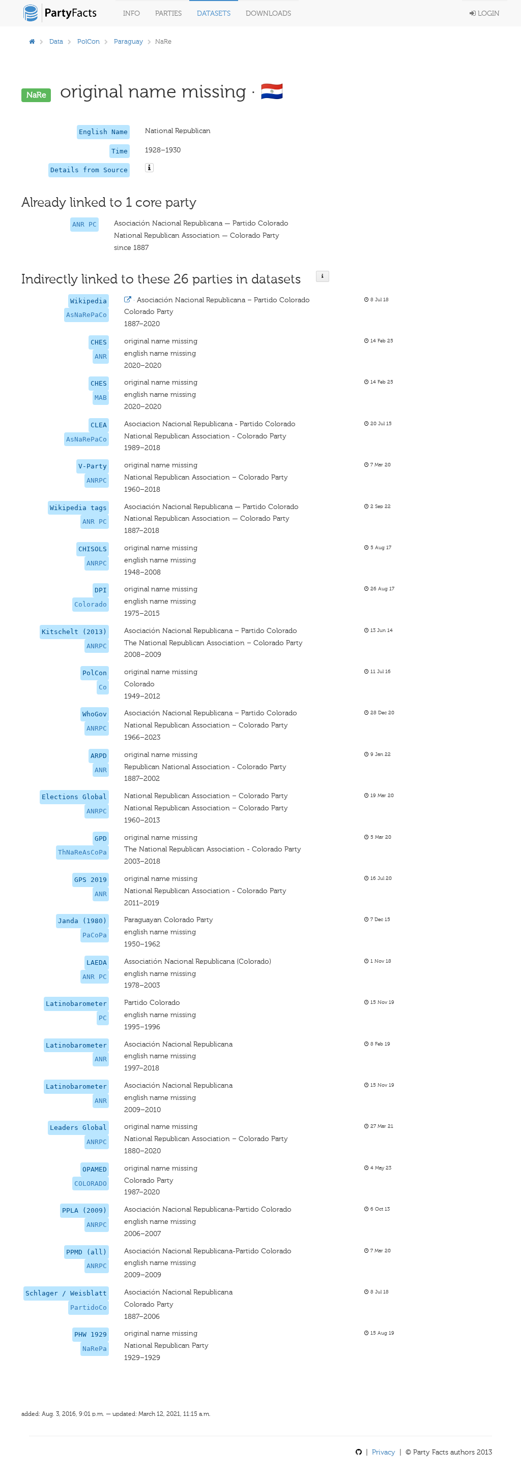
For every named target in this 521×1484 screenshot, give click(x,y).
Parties (168, 13)
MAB (101, 397)
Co (103, 687)
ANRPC (96, 480)
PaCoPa (94, 935)
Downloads (268, 13)
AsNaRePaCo (86, 315)
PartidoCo (88, 1307)
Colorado (90, 604)
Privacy (383, 1452)
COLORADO (90, 1183)
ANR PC (84, 224)
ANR (101, 356)
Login (488, 13)
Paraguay (128, 41)
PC (103, 1018)
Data (56, 41)
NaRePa (94, 1348)
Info (131, 13)
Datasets (213, 13)
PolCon (88, 41)
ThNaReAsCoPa (82, 852)
